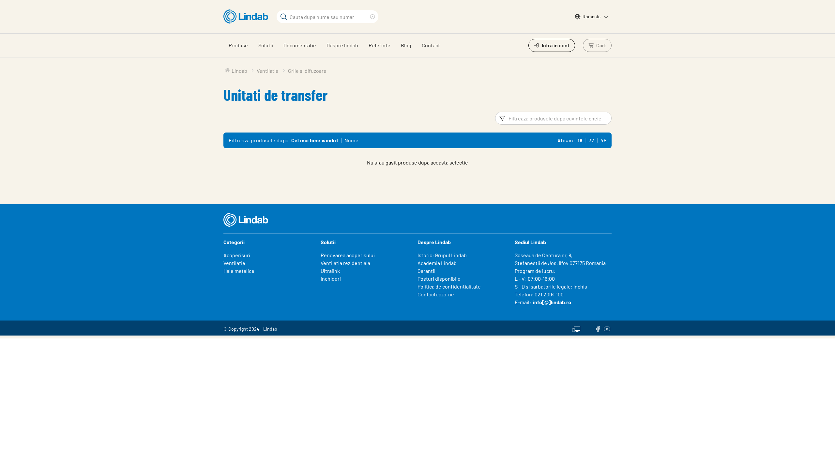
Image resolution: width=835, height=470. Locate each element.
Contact (431, 45)
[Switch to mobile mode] (576, 328)
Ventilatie (234, 263)
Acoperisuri (236, 255)
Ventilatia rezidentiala (345, 263)
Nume (351, 140)
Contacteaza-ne (436, 294)
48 (603, 140)
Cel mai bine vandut (315, 140)
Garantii (426, 271)
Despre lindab (342, 45)
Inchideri (331, 278)
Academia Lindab (437, 263)
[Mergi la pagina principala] (247, 16)
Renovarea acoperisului (348, 255)
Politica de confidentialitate (449, 286)
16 (580, 140)
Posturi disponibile (439, 278)
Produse (238, 45)
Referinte (379, 45)
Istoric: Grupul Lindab (442, 255)
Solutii (265, 45)
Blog (406, 45)
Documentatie (299, 45)
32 (592, 140)
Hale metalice (238, 271)
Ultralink (330, 271)
